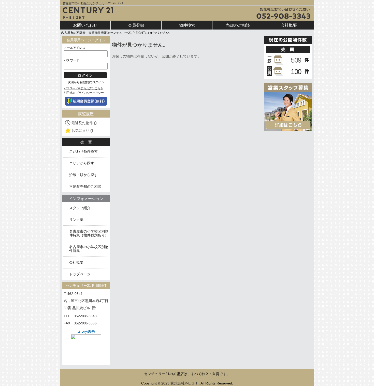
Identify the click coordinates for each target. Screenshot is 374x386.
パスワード (71, 60)
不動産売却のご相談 (85, 187)
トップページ (80, 274)
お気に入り (82, 131)
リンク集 (76, 220)
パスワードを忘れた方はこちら (83, 88)
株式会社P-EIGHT (184, 383)
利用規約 (69, 92)
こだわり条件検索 (83, 151)
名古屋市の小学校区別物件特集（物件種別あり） (88, 233)
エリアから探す (81, 163)
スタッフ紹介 (80, 208)
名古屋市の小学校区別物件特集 (88, 249)
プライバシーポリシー (90, 92)
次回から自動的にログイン (86, 82)
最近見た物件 (84, 123)
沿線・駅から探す (83, 175)
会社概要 (76, 262)
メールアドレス (74, 48)
